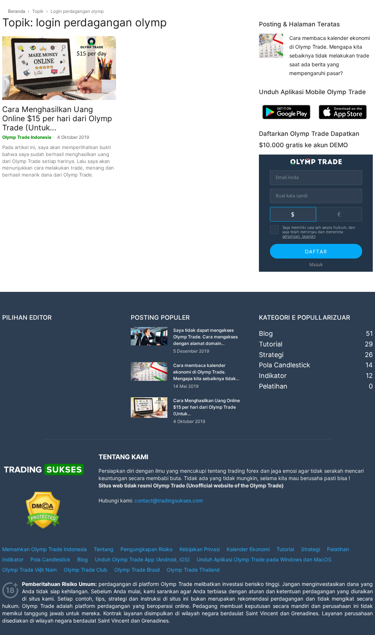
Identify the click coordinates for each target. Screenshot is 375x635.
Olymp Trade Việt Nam (29, 570)
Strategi (310, 549)
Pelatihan (338, 549)
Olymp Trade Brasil (137, 570)
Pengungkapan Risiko (146, 549)
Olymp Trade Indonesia (26, 137)
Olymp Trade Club (85, 570)
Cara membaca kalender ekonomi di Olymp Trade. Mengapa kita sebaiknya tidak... (206, 372)
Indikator (12, 559)
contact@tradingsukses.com (168, 500)
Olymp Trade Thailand (193, 570)
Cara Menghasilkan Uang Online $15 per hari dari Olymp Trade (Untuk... (57, 118)
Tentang (104, 549)
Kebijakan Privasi (199, 549)
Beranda (16, 11)
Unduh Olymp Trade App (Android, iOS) (142, 559)
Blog (82, 559)
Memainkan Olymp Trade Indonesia (44, 549)
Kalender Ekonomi (248, 549)
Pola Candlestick (50, 559)
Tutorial (285, 549)
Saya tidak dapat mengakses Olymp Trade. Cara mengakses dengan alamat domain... (205, 336)
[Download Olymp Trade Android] (286, 121)
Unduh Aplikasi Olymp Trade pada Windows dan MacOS (264, 559)
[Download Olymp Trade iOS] (342, 121)
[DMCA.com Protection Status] (43, 527)
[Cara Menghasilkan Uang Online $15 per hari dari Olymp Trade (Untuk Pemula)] (59, 68)
